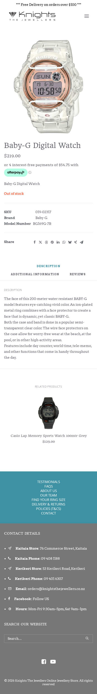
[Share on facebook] (34, 242)
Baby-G (41, 218)
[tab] (35, 276)
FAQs (48, 486)
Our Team (48, 495)
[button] (86, 16)
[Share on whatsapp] (64, 242)
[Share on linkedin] (58, 242)
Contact (48, 513)
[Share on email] (81, 242)
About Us (48, 490)
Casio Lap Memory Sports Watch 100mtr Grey (49, 436)
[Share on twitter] (40, 242)
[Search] (48, 638)
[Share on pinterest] (52, 242)
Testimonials (48, 481)
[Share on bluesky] (69, 242)
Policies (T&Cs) (48, 508)
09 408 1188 (50, 559)
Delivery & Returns (48, 504)
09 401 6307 (53, 579)
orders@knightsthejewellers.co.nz (56, 589)
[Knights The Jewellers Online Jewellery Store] (32, 16)
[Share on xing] (75, 242)
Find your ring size (48, 499)
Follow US (41, 599)
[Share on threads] (46, 242)
